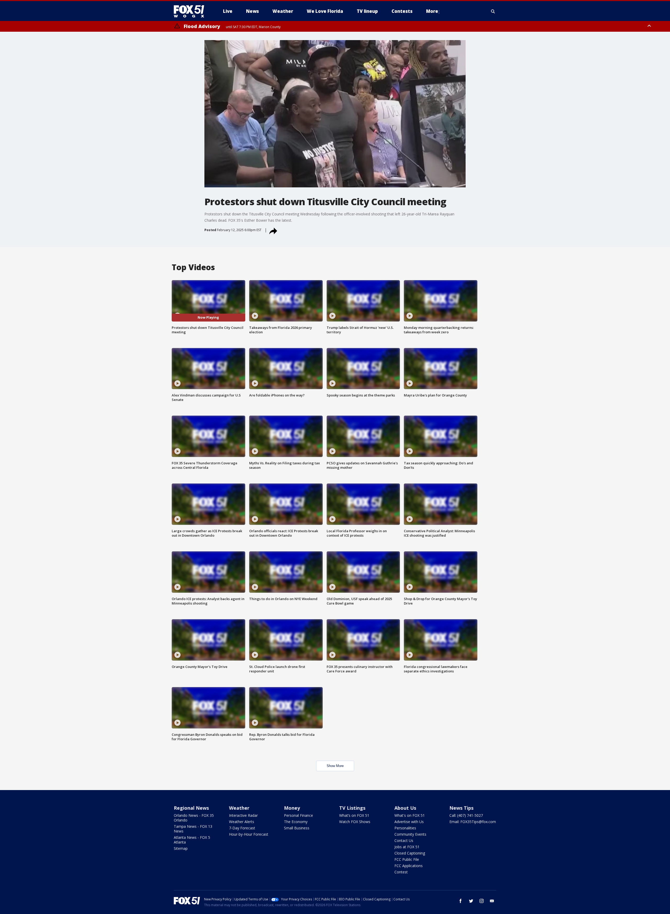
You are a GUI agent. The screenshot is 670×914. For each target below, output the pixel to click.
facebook (460, 901)
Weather (239, 808)
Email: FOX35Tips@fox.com (472, 821)
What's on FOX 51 (409, 815)
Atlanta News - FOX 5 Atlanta (192, 840)
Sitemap (181, 848)
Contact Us (403, 840)
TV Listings (352, 808)
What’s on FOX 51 (354, 815)
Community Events (410, 834)
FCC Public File (406, 859)
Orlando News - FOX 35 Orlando (194, 818)
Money (292, 808)
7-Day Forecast (242, 827)
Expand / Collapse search (493, 11)
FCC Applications (408, 865)
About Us (405, 808)
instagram (481, 901)
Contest (401, 871)
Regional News (191, 808)
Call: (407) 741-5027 (466, 815)
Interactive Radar (243, 815)
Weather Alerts (241, 821)
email (492, 901)
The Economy (296, 821)
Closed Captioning (409, 853)
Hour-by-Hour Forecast (248, 834)
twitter (471, 901)
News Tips (461, 808)
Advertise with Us (409, 821)
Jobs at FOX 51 (407, 846)
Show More (335, 766)
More (432, 11)
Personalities (405, 827)
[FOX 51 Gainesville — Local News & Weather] (191, 11)
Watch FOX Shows (354, 821)
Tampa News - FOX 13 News (193, 829)
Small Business (296, 827)
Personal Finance (298, 815)
